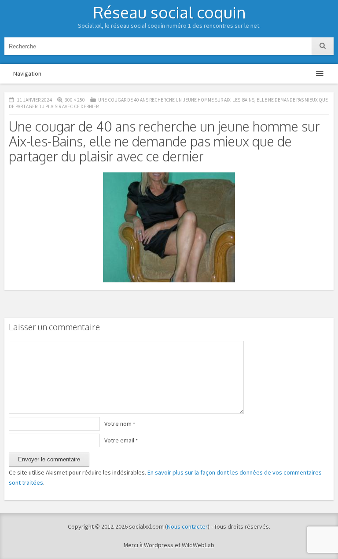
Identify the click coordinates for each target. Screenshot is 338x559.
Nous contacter (187, 526)
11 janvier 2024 (34, 100)
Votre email (121, 440)
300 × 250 (75, 100)
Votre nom (119, 423)
